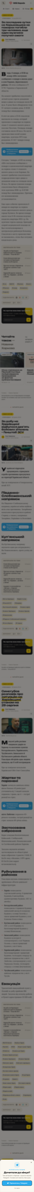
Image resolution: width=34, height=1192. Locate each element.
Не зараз (17, 1188)
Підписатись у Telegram (18, 1183)
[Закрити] (31, 1162)
